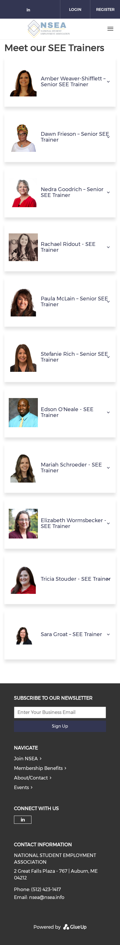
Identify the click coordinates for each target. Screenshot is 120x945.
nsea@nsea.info (46, 897)
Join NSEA (26, 758)
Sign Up (60, 726)
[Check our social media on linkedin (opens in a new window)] (30, 11)
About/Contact (31, 778)
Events (21, 787)
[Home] (48, 29)
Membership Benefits (38, 768)
